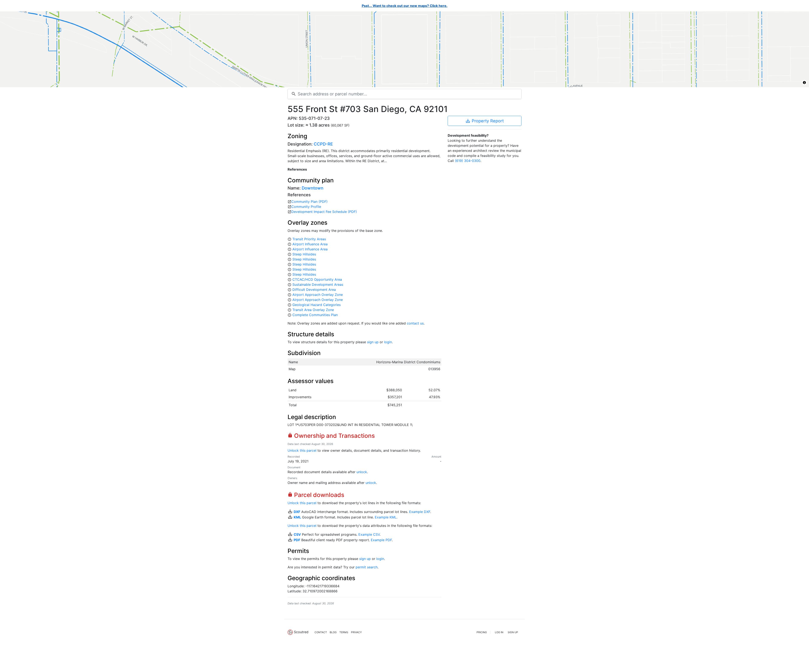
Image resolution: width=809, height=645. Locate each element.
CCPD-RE (323, 144)
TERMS (343, 632)
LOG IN (499, 632)
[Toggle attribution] (804, 82)
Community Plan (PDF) (309, 201)
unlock (361, 472)
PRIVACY (356, 632)
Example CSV (369, 534)
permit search (367, 567)
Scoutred (301, 632)
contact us (415, 323)
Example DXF (419, 512)
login (388, 342)
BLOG (333, 632)
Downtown (312, 188)
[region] (404, 49)
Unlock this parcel (302, 450)
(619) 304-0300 (467, 161)
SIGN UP (513, 632)
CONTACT (321, 632)
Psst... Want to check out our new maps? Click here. (404, 6)
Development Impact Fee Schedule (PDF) (324, 212)
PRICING (482, 632)
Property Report (484, 120)
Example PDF (381, 540)
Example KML (385, 517)
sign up (373, 342)
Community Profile (306, 206)
